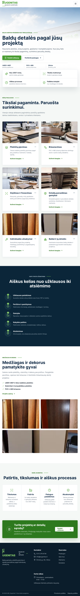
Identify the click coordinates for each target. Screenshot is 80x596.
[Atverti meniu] (75, 3)
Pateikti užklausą (13, 58)
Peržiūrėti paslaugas (32, 58)
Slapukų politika (73, 593)
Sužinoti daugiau (15, 158)
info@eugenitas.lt (41, 557)
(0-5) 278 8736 (41, 553)
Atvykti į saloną (7, 394)
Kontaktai (62, 563)
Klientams (62, 560)
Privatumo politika (60, 593)
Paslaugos (62, 553)
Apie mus (62, 557)
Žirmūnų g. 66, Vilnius (43, 560)
